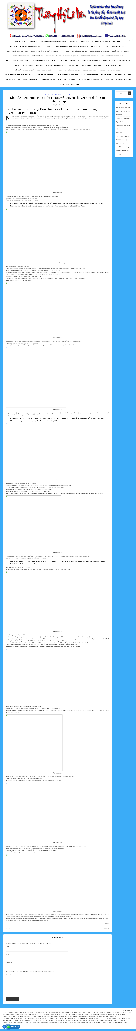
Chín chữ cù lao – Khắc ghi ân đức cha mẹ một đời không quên (123, 150)
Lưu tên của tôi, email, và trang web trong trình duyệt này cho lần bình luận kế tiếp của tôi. (30, 971)
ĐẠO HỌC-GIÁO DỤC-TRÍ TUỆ (101, 41)
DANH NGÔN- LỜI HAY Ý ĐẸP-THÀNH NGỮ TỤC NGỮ (62, 56)
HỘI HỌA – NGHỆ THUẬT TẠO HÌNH (17, 60)
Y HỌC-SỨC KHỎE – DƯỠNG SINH (78, 41)
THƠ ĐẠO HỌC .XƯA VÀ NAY (89, 56)
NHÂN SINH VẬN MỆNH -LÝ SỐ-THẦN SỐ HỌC (44, 60)
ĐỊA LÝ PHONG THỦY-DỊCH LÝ (100, 46)
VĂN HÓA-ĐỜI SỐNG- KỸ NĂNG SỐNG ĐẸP (53, 41)
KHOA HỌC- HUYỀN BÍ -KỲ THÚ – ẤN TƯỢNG (44, 51)
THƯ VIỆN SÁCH (47, 46)
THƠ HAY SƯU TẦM (37, 56)
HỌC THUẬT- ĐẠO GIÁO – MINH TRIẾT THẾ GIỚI (25, 46)
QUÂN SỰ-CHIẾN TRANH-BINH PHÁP (112, 56)
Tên (7, 946)
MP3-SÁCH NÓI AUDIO (119, 46)
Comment (8, 974)
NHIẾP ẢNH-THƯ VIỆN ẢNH (120, 51)
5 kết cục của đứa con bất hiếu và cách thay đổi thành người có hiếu (123, 129)
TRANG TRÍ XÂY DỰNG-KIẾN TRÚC (17, 51)
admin (9, 928)
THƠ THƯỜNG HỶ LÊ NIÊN (21, 56)
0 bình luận (106, 928)
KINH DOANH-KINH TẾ (68, 60)
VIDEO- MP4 (116, 41)
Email (8, 954)
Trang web (9, 962)
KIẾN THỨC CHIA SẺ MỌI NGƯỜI (99, 51)
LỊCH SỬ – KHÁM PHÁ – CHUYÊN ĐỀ (26, 41)
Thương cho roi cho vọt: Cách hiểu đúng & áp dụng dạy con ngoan (123, 139)
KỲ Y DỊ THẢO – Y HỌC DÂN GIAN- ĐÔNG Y (74, 51)
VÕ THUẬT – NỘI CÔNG (123, 79)
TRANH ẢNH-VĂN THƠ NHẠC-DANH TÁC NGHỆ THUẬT (71, 46)
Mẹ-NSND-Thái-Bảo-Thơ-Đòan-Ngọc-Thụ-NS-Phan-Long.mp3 (123, 111)
